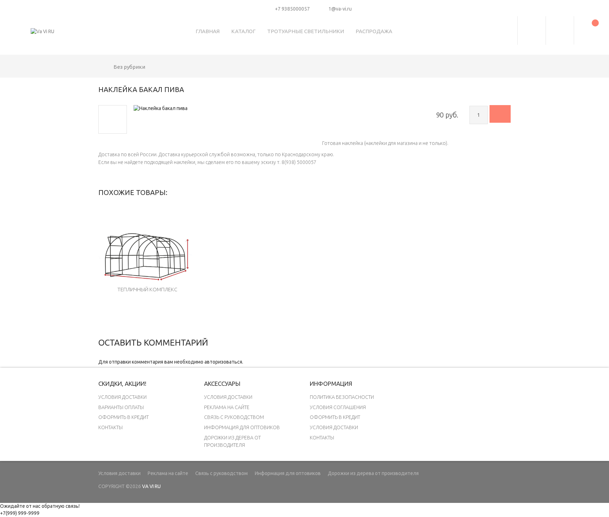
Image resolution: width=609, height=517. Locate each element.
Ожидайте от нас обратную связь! (40, 506)
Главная (208, 31)
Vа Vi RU (151, 486)
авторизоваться (223, 362)
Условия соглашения (338, 407)
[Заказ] (500, 114)
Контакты (110, 427)
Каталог (243, 31)
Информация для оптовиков (242, 427)
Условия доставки (122, 397)
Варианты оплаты (121, 407)
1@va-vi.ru (340, 9)
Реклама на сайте (227, 407)
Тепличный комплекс (147, 289)
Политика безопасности (342, 397)
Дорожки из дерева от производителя (373, 473)
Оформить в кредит (123, 417)
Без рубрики (129, 67)
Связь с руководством (234, 417)
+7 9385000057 (292, 9)
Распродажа (374, 31)
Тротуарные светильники (305, 31)
